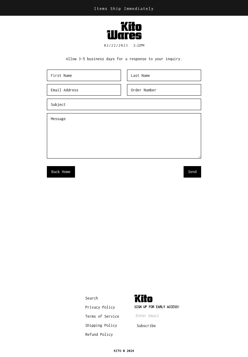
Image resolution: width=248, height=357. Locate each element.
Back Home (60, 171)
